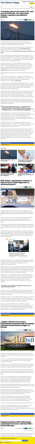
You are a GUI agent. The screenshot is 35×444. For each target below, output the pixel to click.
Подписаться (17, 228)
